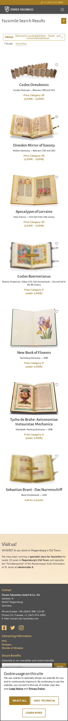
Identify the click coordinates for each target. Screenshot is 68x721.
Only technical (45, 700)
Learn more (34, 712)
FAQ (4, 641)
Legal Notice (16, 688)
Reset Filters (21, 43)
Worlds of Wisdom (12, 648)
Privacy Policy (37, 688)
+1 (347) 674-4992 (53, 2)
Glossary (7, 644)
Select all (19, 700)
